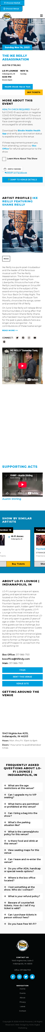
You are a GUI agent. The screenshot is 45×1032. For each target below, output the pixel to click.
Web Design (20, 1025)
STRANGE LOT (33, 553)
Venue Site (22, 683)
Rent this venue (22, 677)
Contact (22, 1011)
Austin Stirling (11, 65)
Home (22, 989)
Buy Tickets (33, 92)
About (22, 997)
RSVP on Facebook (17, 173)
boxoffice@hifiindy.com (16, 659)
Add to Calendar (14, 169)
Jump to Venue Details (23, 179)
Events (23, 993)
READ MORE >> (10, 330)
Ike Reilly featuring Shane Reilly (20, 201)
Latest (22, 1006)
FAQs (23, 670)
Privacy (23, 1002)
